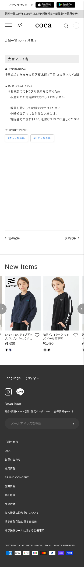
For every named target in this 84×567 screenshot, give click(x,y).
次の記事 (70, 238)
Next (80, 309)
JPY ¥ (31, 378)
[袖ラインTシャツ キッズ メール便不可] (61, 303)
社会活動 (10, 504)
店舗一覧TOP (14, 40)
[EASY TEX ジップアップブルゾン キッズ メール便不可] (23, 303)
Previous (3, 309)
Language (13, 378)
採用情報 (10, 468)
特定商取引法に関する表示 (21, 521)
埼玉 (31, 40)
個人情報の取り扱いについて (22, 512)
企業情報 (10, 486)
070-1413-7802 (20, 85)
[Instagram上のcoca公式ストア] (8, 394)
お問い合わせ (13, 459)
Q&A (7, 450)
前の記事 (14, 238)
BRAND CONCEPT (17, 477)
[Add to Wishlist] (36, 335)
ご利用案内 (11, 442)
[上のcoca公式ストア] (20, 395)
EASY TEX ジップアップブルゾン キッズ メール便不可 (18, 337)
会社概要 (10, 495)
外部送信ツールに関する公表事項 (25, 530)
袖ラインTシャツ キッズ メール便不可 (56, 336)
